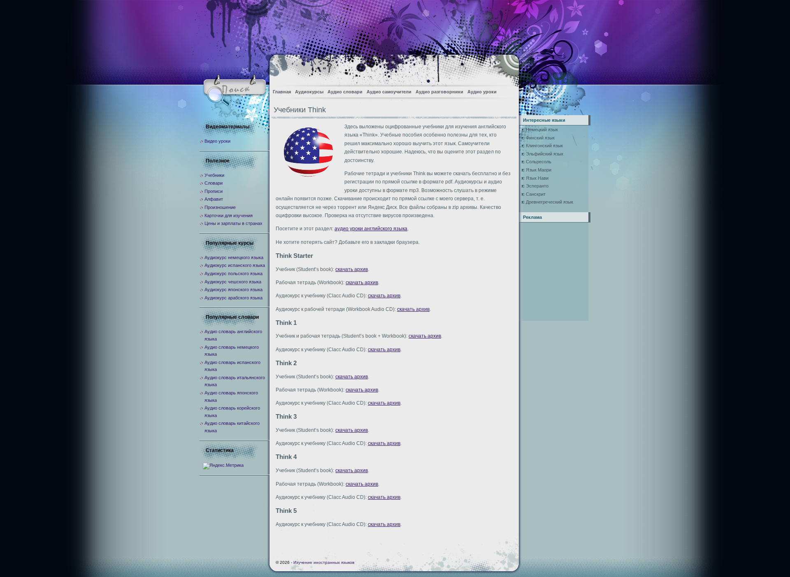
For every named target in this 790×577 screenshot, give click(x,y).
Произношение (220, 207)
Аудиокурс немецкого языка (233, 257)
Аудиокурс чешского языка (232, 281)
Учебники (214, 175)
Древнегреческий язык (549, 201)
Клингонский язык (544, 145)
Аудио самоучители (389, 91)
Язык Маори (538, 169)
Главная (282, 91)
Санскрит (536, 194)
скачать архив (351, 269)
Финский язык (540, 137)
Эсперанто (537, 185)
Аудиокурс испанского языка (234, 265)
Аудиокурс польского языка (233, 273)
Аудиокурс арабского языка (233, 297)
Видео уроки (217, 141)
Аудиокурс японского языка (233, 289)
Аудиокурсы (309, 91)
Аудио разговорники (439, 91)
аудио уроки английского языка (371, 229)
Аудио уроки (482, 91)
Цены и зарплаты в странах (233, 223)
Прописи (213, 191)
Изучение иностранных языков (323, 562)
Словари (213, 183)
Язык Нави (537, 178)
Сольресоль (538, 161)
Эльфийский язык (544, 153)
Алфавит (213, 199)
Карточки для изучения (228, 215)
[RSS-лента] (505, 68)
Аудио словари (345, 91)
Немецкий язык (542, 129)
